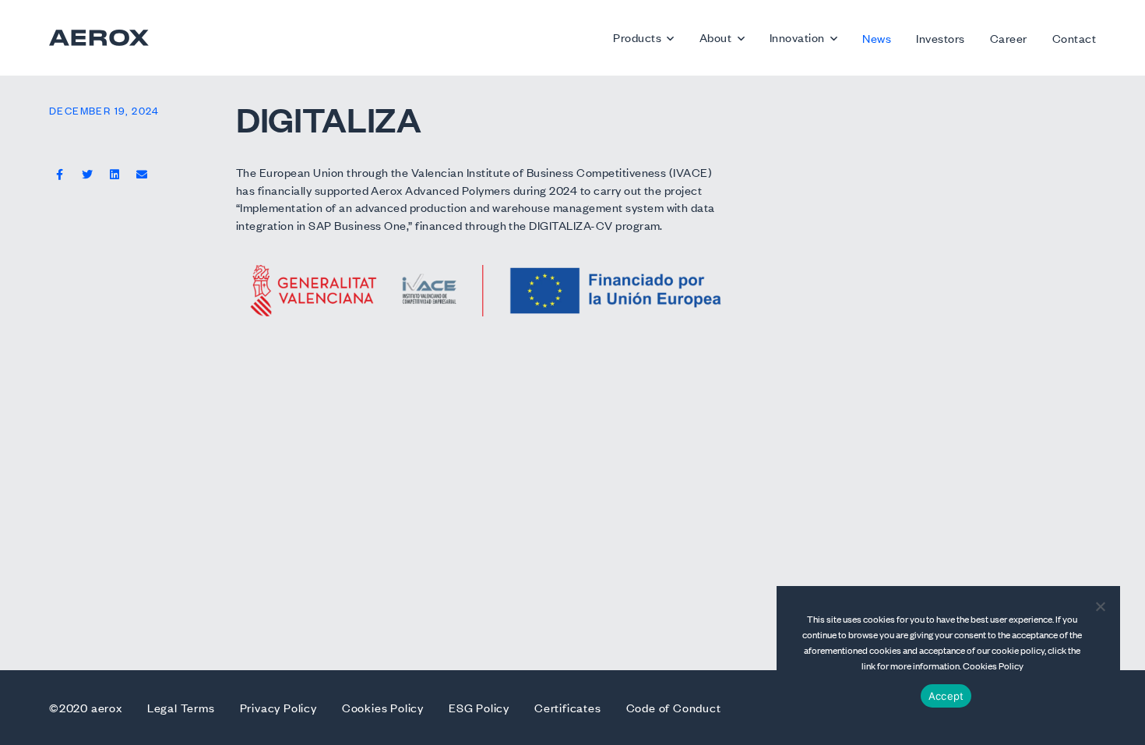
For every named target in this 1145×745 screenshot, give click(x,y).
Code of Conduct (673, 707)
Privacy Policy (278, 707)
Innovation (797, 37)
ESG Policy (479, 707)
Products (637, 37)
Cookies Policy (383, 707)
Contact (1074, 38)
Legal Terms (181, 707)
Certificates (567, 707)
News (876, 38)
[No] (1100, 606)
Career (1008, 38)
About (715, 37)
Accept (946, 696)
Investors (940, 38)
